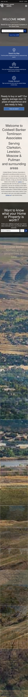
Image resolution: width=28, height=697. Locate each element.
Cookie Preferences (6, 695)
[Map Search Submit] (25, 31)
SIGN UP (21, 1)
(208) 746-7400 (4, 1)
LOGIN (25, 1)
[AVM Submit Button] (26, 230)
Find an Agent (14, 109)
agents (20, 182)
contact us (8, 195)
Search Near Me (14, 35)
